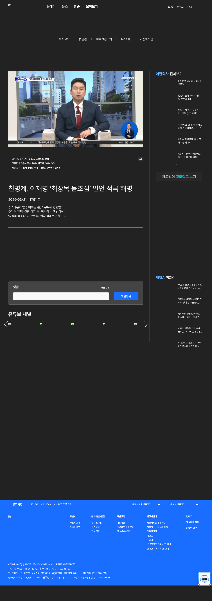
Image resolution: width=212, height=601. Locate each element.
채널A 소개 (75, 522)
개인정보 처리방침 (125, 527)
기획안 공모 (191, 528)
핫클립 (83, 39)
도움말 (150, 540)
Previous (6, 324)
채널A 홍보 (75, 527)
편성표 (180, 6)
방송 (77, 6)
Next (146, 324)
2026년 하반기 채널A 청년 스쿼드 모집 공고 (51, 504)
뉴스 (65, 6)
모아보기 (92, 6)
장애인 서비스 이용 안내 (158, 548)
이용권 (190, 6)
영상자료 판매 (192, 522)
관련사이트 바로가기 (141, 504)
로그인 (171, 6)
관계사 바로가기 (177, 504)
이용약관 (121, 522)
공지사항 (18, 504)
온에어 (51, 6)
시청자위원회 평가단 (156, 522)
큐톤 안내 (95, 527)
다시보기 (64, 39)
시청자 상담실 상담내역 (157, 527)
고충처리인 (152, 531)
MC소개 (126, 39)
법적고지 (190, 516)
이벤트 (150, 535)
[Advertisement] (120, 251)
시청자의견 (146, 39)
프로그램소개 (104, 39)
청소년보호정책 (124, 531)
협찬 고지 (95, 531)
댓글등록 (126, 296)
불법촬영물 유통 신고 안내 (159, 544)
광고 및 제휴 (97, 522)
